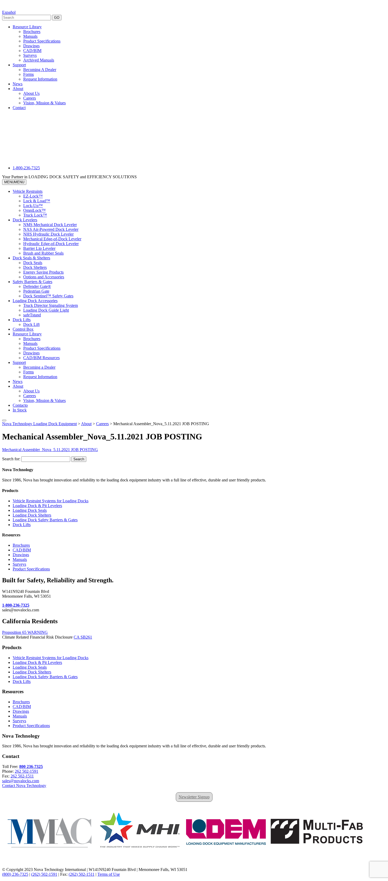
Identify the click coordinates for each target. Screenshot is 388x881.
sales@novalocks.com (20, 781)
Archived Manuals (38, 60)
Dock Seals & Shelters (31, 258)
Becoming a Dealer (39, 367)
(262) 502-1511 (81, 874)
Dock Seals (32, 262)
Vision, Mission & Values (44, 103)
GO (56, 18)
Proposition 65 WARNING (25, 632)
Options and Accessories (43, 277)
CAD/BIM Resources (41, 357)
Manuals (30, 36)
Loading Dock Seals (30, 510)
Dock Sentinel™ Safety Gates (48, 296)
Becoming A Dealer (39, 69)
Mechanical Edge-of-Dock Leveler (52, 239)
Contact (19, 107)
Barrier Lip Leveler (39, 248)
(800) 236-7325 (15, 874)
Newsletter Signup (194, 797)
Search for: (11, 459)
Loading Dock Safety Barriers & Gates (45, 520)
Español (9, 12)
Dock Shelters (35, 267)
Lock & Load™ (36, 201)
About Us (31, 93)
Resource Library (27, 27)
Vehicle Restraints (27, 191)
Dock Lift (31, 324)
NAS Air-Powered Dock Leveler (50, 229)
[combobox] (26, 17)
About (18, 88)
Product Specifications (41, 41)
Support (19, 65)
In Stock (20, 410)
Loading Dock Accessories (35, 300)
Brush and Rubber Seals (43, 253)
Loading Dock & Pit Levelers (37, 505)
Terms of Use (108, 874)
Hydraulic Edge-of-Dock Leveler (51, 243)
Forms (28, 74)
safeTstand (32, 315)
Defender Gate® (37, 286)
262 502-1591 (26, 771)
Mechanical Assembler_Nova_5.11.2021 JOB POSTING (50, 449)
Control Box (23, 329)
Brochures (31, 31)
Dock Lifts (22, 319)
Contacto (20, 405)
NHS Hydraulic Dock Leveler (48, 234)
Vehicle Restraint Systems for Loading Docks (50, 501)
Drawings (31, 46)
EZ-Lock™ (33, 196)
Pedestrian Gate (36, 291)
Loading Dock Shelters (32, 515)
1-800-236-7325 (26, 168)
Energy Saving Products (43, 272)
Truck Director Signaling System (50, 305)
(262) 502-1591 (44, 874)
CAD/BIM (32, 50)
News (17, 84)
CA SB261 (83, 637)
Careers (29, 98)
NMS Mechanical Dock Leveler (50, 224)
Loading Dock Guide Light (46, 310)
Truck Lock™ (35, 215)
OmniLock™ (34, 210)
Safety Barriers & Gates (32, 281)
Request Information (40, 79)
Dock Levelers (25, 220)
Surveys (30, 55)
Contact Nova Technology (24, 785)
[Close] (4, 420)
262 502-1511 (22, 776)
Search (78, 459)
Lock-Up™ (33, 205)
